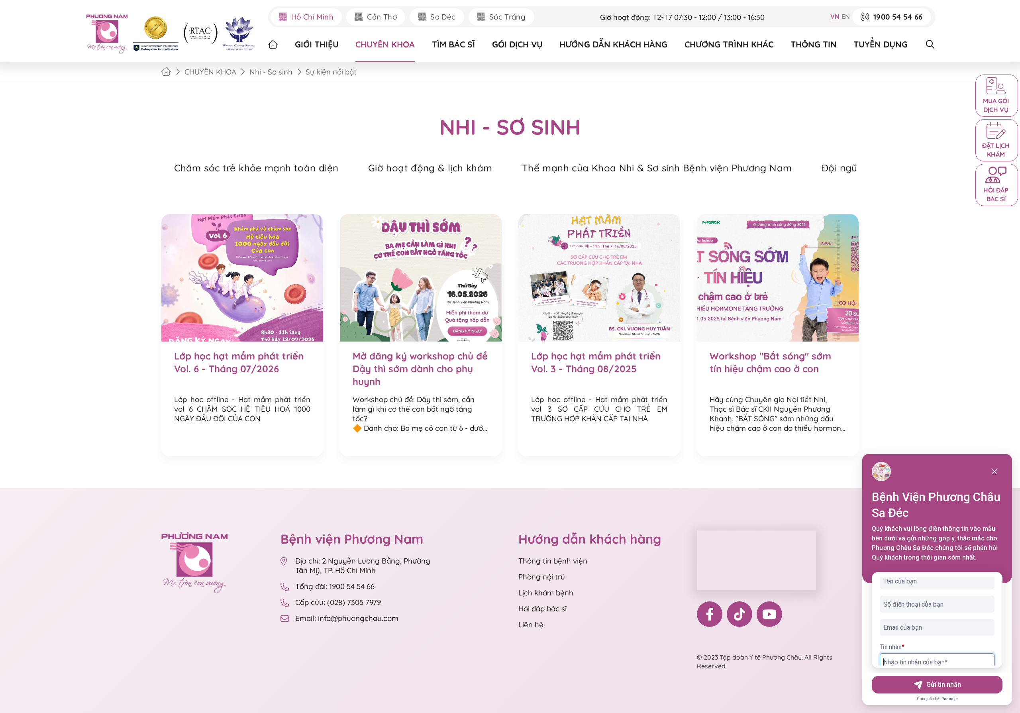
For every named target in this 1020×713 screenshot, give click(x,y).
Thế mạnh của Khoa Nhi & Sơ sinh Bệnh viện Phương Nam (657, 168)
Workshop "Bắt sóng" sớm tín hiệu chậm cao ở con (770, 362)
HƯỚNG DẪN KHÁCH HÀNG (613, 44)
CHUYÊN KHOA (385, 44)
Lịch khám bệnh (545, 592)
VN (835, 16)
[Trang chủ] (166, 72)
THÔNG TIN (813, 44)
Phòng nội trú (541, 576)
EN (846, 16)
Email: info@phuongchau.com (346, 618)
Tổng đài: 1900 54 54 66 (335, 586)
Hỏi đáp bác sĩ (542, 608)
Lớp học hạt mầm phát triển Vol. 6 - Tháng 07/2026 (239, 362)
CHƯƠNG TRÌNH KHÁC (729, 44)
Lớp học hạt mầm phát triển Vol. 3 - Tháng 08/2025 (596, 362)
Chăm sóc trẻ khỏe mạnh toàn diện (256, 168)
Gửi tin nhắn (943, 684)
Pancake (950, 699)
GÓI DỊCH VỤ (517, 44)
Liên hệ (530, 624)
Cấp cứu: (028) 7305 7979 (338, 602)
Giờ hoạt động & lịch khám (430, 168)
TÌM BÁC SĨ (453, 44)
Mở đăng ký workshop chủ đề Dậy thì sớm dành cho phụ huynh (420, 368)
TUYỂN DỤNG (880, 44)
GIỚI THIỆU (317, 44)
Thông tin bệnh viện (552, 561)
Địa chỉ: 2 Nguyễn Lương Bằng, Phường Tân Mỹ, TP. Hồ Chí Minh (362, 565)
